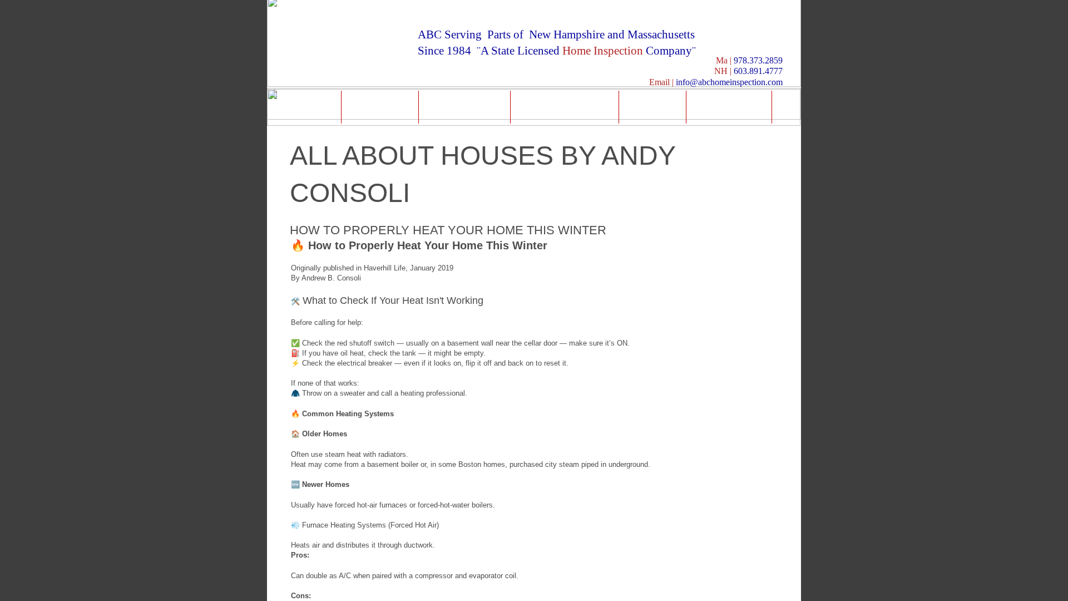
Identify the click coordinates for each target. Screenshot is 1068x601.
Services (380, 106)
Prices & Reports (564, 106)
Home (308, 106)
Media (652, 106)
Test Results (464, 106)
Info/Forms (729, 106)
